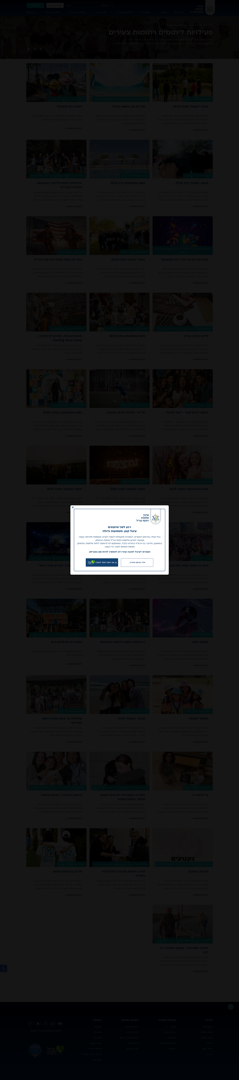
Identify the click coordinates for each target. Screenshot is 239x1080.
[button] (72, 507)
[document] (119, 540)
